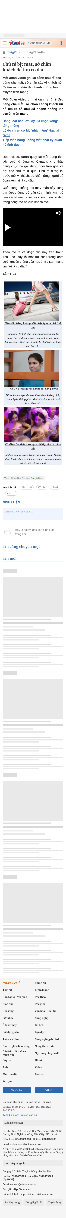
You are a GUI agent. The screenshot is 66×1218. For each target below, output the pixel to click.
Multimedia (10, 1074)
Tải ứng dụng (12, 1202)
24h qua (7, 1081)
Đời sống (8, 1011)
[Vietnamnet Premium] (11, 984)
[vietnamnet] (16, 44)
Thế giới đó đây (35, 52)
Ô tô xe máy (10, 1025)
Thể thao (40, 997)
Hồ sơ (38, 1060)
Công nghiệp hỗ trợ (47, 1039)
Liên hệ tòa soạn (13, 1122)
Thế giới (12, 52)
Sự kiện (49, 1090)
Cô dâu (41, 487)
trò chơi (11, 493)
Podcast (40, 1074)
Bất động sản (11, 1032)
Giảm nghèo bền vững (16, 1046)
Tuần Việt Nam (12, 1039)
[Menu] (5, 43)
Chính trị (40, 983)
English (7, 1060)
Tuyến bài (17, 1090)
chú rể (55, 487)
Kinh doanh (42, 990)
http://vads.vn (21, 1189)
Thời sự (7, 990)
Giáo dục (8, 1004)
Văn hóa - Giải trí (45, 1011)
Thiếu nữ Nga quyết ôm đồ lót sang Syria (33, 388)
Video (38, 1067)
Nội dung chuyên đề (47, 1053)
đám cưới (27, 487)
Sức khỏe (8, 1018)
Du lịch (39, 1025)
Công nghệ (41, 1018)
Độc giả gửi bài (34, 1202)
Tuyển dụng (54, 1202)
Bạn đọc (40, 1032)
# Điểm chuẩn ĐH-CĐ (39, 43)
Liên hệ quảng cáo (14, 1163)
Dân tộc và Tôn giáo (15, 997)
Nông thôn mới (44, 1046)
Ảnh (5, 1067)
